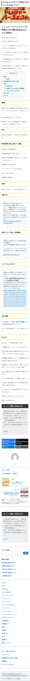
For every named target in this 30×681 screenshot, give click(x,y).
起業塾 (3, 639)
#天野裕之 (15, 473)
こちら (6, 431)
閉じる (15, 73)
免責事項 (4, 661)
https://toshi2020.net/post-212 (11, 254)
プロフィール (6, 654)
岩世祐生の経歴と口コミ (9, 572)
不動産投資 (5, 620)
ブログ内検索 (6, 550)
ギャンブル (5, 601)
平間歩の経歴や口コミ (8, 566)
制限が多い (8, 86)
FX (2, 585)
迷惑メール (5, 642)
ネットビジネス (6, 611)
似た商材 (6, 93)
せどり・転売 (5, 469)
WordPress (9, 678)
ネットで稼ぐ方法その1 (9, 651)
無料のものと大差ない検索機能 (14, 88)
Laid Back (18, 678)
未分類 (3, 633)
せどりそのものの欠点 (11, 90)
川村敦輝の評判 (6, 576)
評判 (4, 83)
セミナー (4, 608)
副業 (3, 627)
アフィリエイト (6, 595)
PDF (23, 367)
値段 (6, 79)
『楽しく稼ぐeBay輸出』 (18, 321)
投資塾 (3, 630)
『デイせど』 (6, 321)
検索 (26, 553)
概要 (4, 76)
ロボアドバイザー (7, 617)
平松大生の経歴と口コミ (9, 569)
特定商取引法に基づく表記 (11, 81)
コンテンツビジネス (7, 604)
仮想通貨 (4, 623)
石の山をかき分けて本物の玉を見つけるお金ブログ (16, 675)
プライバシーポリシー (8, 664)
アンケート (5, 598)
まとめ (5, 95)
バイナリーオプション (8, 614)
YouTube (4, 589)
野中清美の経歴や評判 (8, 562)
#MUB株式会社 (6, 473)
